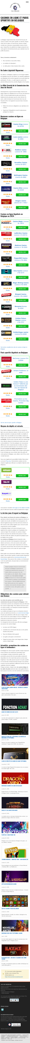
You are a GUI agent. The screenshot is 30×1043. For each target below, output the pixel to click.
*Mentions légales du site (6, 1028)
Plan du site (10, 1038)
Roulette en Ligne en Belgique (9, 810)
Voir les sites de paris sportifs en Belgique (11, 422)
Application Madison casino (9, 884)
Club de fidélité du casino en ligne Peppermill (14, 761)
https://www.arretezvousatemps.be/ (14, 976)
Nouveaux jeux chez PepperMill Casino (12, 933)
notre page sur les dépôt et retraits (20, 507)
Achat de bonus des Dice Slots (10, 712)
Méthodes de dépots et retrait (12, 1035)
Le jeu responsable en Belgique (12, 1036)
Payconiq (8, 461)
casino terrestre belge (23, 613)
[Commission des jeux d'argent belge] (16, 1025)
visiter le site (22, 131)
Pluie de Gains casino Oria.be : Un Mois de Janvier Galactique (15, 688)
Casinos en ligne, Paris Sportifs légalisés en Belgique (11, 1034)
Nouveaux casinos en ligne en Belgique (12, 786)
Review (8, 132)
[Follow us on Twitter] (2, 1010)
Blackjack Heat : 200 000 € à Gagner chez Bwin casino (14, 958)
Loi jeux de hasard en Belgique (7, 991)
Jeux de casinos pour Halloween (10, 908)
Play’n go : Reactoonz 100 (8, 835)
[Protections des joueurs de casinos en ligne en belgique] (14, 1000)
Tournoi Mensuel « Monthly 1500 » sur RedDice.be (15, 859)
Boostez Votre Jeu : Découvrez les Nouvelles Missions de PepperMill (14, 737)
